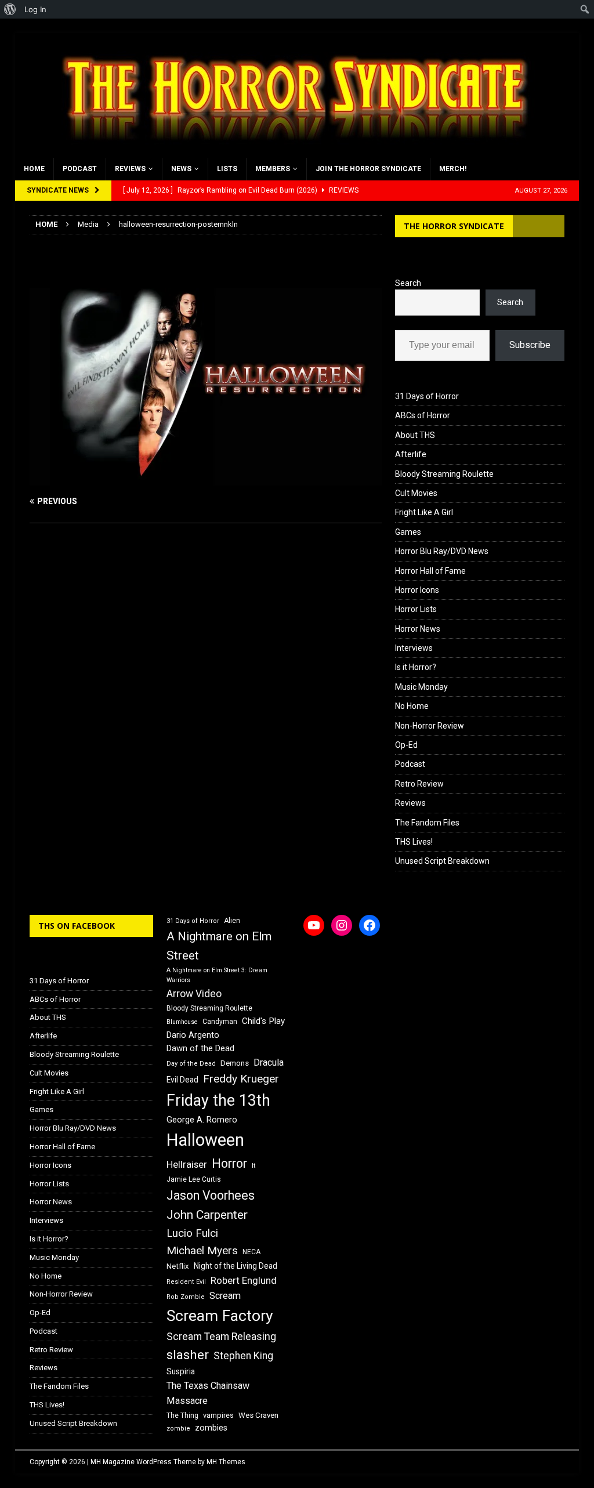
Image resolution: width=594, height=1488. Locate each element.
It (253, 1166)
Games (408, 532)
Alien (232, 921)
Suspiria (180, 1371)
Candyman (219, 1022)
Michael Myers (202, 1250)
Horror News (417, 628)
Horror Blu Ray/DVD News (441, 551)
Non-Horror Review (429, 725)
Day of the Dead (191, 1063)
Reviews (130, 169)
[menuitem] (10, 9)
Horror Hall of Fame (430, 570)
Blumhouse (182, 1022)
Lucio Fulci (192, 1233)
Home (34, 169)
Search (408, 283)
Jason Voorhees (210, 1195)
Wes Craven (258, 1415)
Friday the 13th (218, 1100)
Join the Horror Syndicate (368, 169)
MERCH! (452, 169)
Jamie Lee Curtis (193, 1179)
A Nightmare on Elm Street (218, 945)
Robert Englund (244, 1280)
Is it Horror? (415, 667)
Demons (234, 1063)
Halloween (205, 1140)
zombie (178, 1428)
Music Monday (421, 686)
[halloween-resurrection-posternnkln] (206, 479)
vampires (218, 1415)
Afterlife (410, 454)
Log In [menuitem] (35, 9)
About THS (415, 435)
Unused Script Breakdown (442, 861)
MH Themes (226, 1462)
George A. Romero (201, 1119)
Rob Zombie (185, 1297)
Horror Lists (416, 609)
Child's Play (263, 1021)
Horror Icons (417, 590)
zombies (211, 1427)
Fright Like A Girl (424, 512)
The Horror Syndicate (454, 225)
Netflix (177, 1266)
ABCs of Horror (422, 415)
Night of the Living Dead (235, 1265)
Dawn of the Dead (200, 1048)
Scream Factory (219, 1315)
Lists (227, 169)
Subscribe (529, 344)
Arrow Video (194, 994)
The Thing (182, 1415)
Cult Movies (416, 493)
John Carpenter (207, 1215)
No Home (412, 706)
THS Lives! (414, 841)
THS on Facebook (76, 925)
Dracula (268, 1062)
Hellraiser (186, 1164)
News (181, 169)
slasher (187, 1355)
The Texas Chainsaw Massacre (207, 1393)
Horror (229, 1163)
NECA (251, 1252)
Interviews (414, 648)
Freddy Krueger (241, 1078)
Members (272, 169)
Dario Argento (192, 1035)
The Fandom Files (427, 822)
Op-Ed (406, 745)
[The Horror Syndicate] (290, 151)
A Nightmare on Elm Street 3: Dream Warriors (216, 975)
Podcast (80, 169)
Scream (225, 1295)
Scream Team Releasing (221, 1336)
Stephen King (243, 1356)
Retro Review (419, 783)
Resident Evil (186, 1282)
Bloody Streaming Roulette (444, 474)
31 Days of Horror (427, 396)
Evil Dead (182, 1079)
